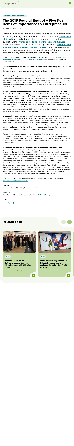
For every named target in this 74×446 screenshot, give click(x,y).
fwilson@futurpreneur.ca (47, 195)
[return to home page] (11, 3)
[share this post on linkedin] (13, 203)
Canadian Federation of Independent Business (42, 42)
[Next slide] (69, 222)
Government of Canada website (15, 181)
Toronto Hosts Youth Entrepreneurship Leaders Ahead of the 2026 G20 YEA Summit (18, 264)
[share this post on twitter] (9, 203)
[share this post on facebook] (4, 203)
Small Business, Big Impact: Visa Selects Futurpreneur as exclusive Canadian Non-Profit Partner (54, 264)
